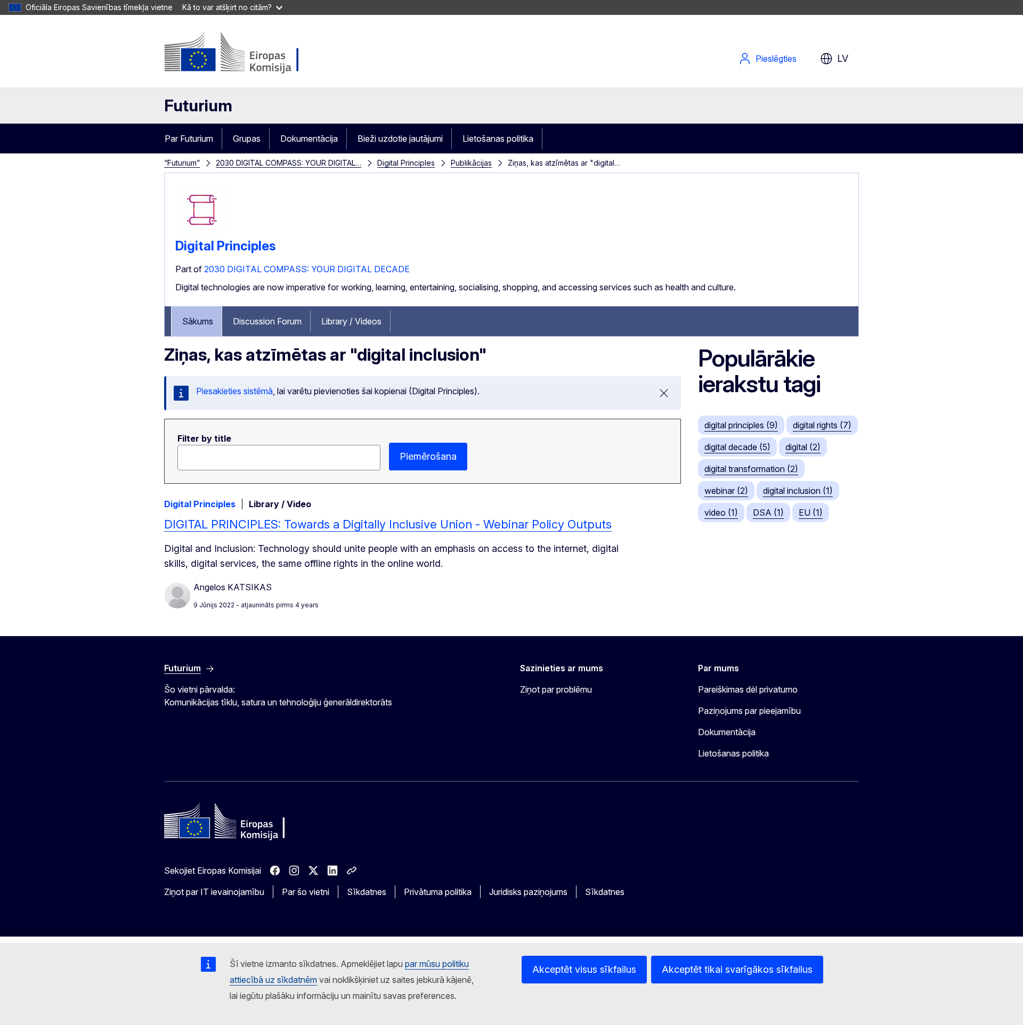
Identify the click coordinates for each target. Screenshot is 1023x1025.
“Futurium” (182, 162)
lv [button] (842, 58)
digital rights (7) (822, 425)
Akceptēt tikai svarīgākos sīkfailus (737, 969)
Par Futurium (189, 138)
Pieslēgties (776, 58)
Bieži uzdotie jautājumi (400, 138)
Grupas (247, 138)
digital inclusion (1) (798, 490)
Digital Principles (406, 162)
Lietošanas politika (497, 138)
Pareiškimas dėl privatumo (748, 689)
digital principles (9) (741, 425)
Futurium (198, 105)
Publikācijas (471, 162)
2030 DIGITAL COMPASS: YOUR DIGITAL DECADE (307, 269)
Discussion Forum (267, 321)
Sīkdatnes (366, 891)
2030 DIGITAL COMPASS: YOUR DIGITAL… (288, 162)
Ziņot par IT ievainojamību (214, 891)
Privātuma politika (438, 891)
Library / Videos (351, 321)
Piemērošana (428, 456)
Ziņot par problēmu (556, 689)
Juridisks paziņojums (528, 891)
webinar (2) (726, 490)
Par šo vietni (305, 891)
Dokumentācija (309, 138)
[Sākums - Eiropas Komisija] (250, 53)
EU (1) (811, 512)
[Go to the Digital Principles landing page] (202, 234)
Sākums (197, 321)
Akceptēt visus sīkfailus (584, 969)
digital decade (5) (737, 447)
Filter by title (204, 438)
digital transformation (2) (751, 468)
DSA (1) (768, 512)
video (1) (721, 512)
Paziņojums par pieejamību (749, 710)
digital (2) (803, 447)
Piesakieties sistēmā (234, 391)
